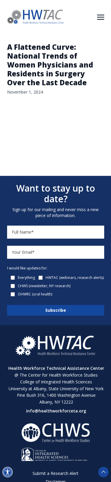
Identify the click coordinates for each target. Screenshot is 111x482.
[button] (7, 472)
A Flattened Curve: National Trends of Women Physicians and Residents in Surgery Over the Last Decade (50, 64)
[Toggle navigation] (100, 16)
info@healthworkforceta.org (56, 411)
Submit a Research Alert (55, 473)
